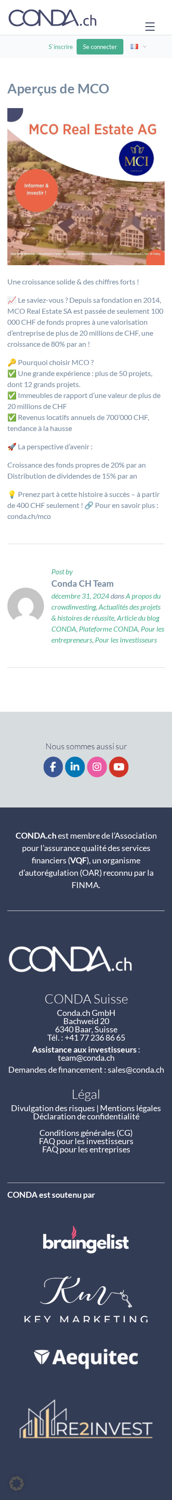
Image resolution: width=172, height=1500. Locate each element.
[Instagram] (97, 767)
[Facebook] (53, 767)
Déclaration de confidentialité (86, 1116)
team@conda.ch (86, 1058)
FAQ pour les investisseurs (86, 1141)
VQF (78, 860)
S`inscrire (61, 47)
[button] (16, 1483)
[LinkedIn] (75, 767)
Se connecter (100, 46)
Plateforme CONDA (108, 628)
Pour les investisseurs (126, 639)
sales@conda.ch (136, 1069)
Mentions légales (130, 1108)
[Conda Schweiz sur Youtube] (119, 767)
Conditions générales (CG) (86, 1133)
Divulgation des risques (53, 1108)
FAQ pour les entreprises (86, 1149)
